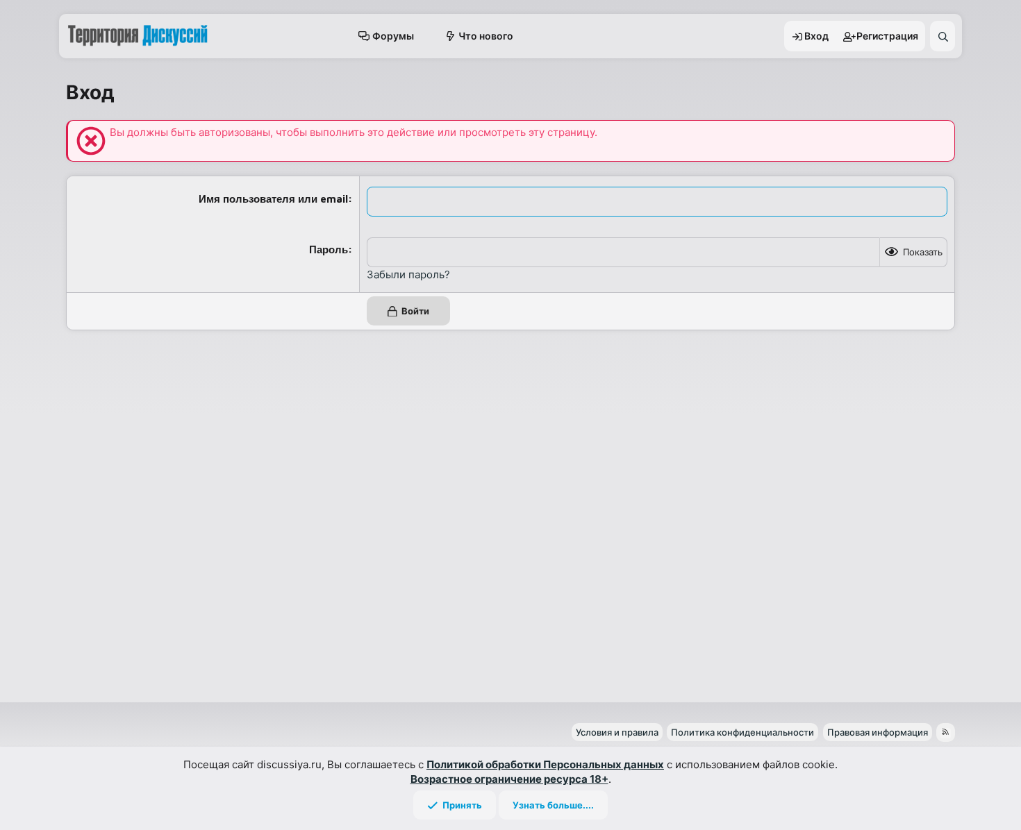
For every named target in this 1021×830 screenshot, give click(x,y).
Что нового (485, 36)
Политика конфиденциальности (742, 732)
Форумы (393, 36)
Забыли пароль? (408, 274)
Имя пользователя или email (273, 199)
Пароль (328, 249)
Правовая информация (877, 732)
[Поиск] (942, 36)
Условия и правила (617, 732)
